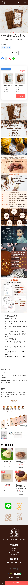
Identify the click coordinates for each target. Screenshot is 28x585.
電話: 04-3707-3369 (14, 552)
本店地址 (14, 550)
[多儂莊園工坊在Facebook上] (8, 563)
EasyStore (22, 539)
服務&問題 (14, 554)
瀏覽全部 (22, 71)
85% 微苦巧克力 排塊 (20, 86)
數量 (2, 52)
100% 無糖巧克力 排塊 (8, 86)
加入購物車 (21, 96)
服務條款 (11, 577)
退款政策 (17, 577)
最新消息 (14, 548)
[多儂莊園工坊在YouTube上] (16, 563)
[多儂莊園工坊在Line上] (20, 563)
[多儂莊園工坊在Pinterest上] (12, 563)
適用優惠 (3, 44)
